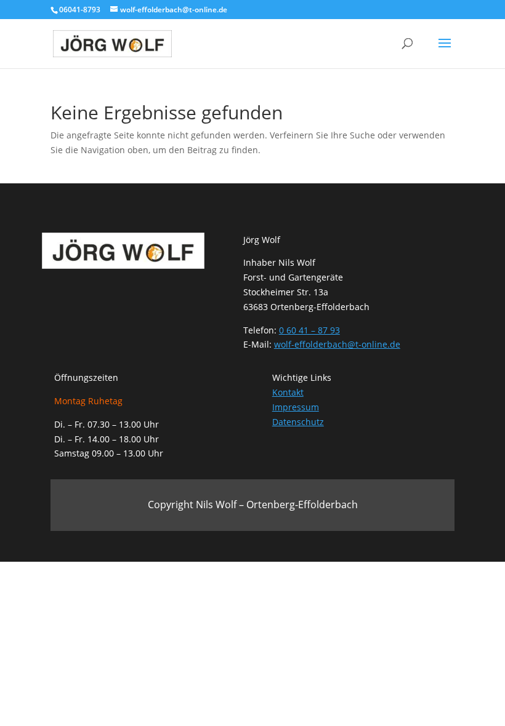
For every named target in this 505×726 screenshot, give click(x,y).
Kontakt (288, 392)
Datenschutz (298, 422)
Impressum (295, 407)
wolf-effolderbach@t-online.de (337, 344)
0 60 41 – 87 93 (309, 330)
